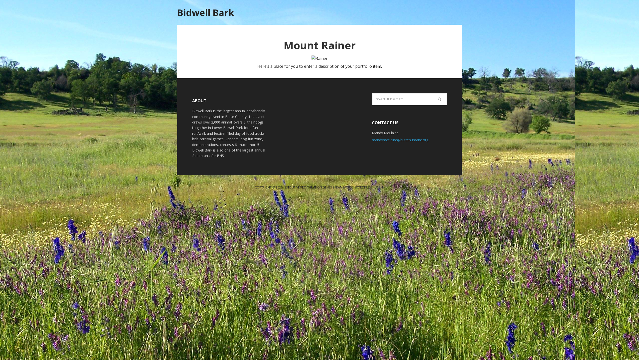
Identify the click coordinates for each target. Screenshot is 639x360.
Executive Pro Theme (301, 187)
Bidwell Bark (205, 12)
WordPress (363, 187)
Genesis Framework (338, 187)
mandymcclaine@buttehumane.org (400, 140)
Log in (379, 187)
